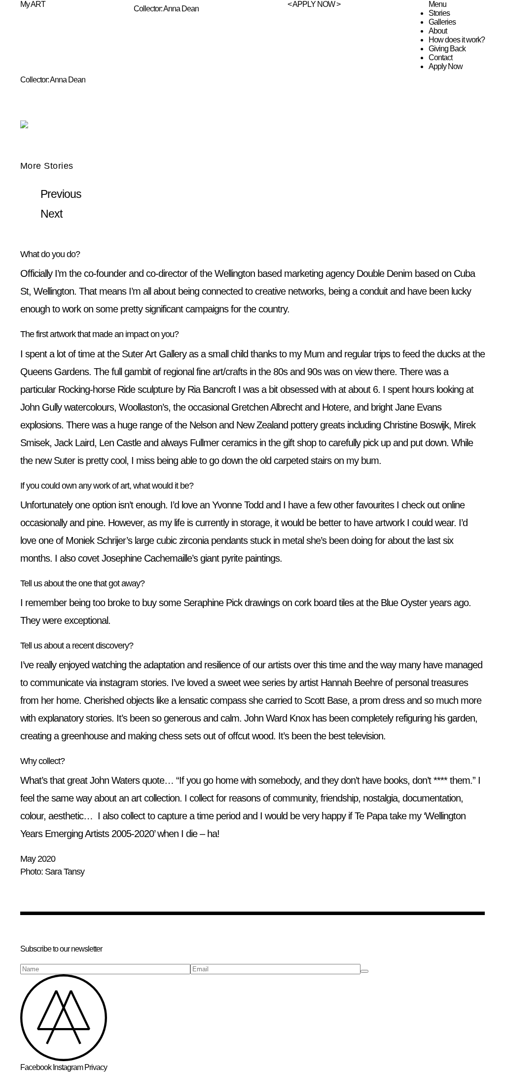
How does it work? (457, 40)
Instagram (68, 1067)
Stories (439, 13)
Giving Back (447, 48)
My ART (32, 4)
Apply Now (446, 66)
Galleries (442, 22)
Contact (440, 57)
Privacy (95, 1067)
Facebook (35, 1067)
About (438, 31)
